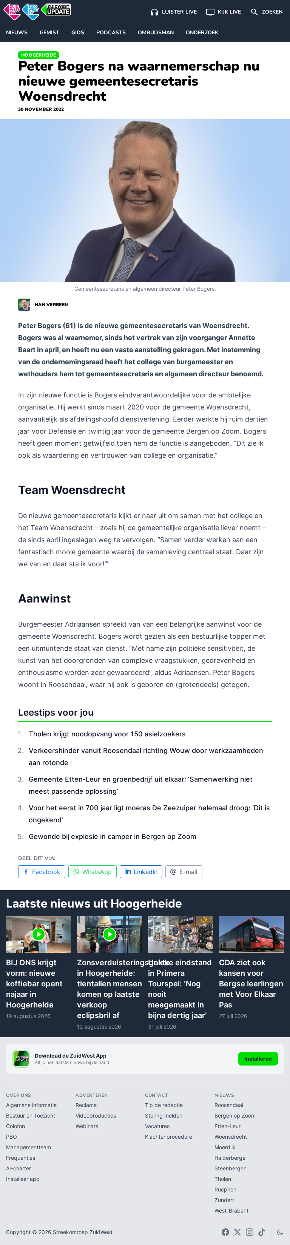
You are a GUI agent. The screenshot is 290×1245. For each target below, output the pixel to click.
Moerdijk (225, 1147)
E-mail (188, 871)
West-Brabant (231, 1210)
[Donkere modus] (280, 1232)
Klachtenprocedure (168, 1136)
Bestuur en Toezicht (30, 1115)
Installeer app (23, 1179)
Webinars (87, 1126)
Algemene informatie (31, 1105)
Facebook (46, 871)
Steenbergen (230, 1168)
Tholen (222, 1179)
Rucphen (225, 1189)
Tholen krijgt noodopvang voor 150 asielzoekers (107, 734)
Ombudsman (156, 32)
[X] (237, 1232)
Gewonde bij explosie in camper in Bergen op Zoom (112, 836)
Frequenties (20, 1158)
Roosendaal (228, 1105)
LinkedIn (145, 871)
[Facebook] (225, 1232)
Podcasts (111, 32)
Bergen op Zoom (235, 1115)
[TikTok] (261, 1232)
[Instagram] (249, 1232)
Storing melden (163, 1115)
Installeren (258, 1058)
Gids (77, 32)
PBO (11, 1136)
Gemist (49, 32)
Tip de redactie (164, 1105)
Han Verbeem (52, 305)
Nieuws (17, 32)
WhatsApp (97, 871)
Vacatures (157, 1126)
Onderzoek (202, 32)
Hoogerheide (38, 55)
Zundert (224, 1200)
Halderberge (229, 1158)
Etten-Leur (227, 1126)
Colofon (15, 1126)
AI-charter (18, 1168)
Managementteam (28, 1147)
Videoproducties (96, 1115)
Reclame (86, 1105)
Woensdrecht (230, 1136)
